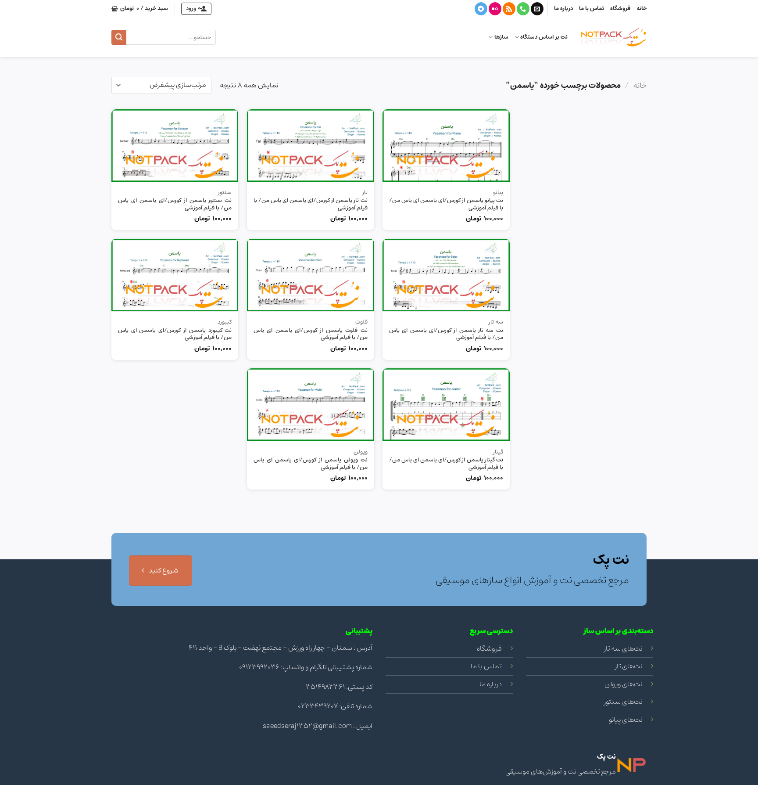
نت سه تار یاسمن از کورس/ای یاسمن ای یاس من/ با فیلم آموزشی (446, 334)
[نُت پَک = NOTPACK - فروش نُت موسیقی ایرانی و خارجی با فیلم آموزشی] (614, 37)
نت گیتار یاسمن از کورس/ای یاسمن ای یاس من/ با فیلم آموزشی (446, 464)
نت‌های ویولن (623, 684)
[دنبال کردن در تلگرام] (481, 8)
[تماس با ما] (523, 8)
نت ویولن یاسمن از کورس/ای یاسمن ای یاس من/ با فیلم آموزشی (311, 464)
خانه (641, 9)
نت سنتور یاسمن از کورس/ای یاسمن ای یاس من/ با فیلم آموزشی (175, 204)
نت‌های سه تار (623, 648)
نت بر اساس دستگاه (544, 37)
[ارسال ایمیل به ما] (537, 8)
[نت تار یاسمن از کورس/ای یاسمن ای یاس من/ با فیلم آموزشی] (310, 145)
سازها (501, 37)
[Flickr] (495, 8)
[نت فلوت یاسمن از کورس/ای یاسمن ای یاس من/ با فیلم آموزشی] (310, 275)
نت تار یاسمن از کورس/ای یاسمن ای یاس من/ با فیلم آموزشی (311, 204)
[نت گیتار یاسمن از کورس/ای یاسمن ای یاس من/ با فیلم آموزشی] (446, 404)
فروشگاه (620, 9)
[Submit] (118, 37)
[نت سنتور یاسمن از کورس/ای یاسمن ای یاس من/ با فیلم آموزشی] (175, 145)
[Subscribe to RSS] (509, 8)
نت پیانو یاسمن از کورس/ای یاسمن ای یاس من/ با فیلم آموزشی (446, 204)
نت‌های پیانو (625, 719)
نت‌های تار (628, 666)
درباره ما (563, 9)
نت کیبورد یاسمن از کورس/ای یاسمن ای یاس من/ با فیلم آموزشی (175, 334)
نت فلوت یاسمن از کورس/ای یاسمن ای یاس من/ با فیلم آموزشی (311, 334)
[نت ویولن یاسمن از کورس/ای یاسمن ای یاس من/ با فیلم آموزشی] (310, 404)
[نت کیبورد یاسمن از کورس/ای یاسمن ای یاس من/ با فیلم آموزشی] (175, 275)
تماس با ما (591, 9)
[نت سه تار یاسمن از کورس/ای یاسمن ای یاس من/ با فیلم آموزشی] (446, 275)
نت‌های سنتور (623, 701)
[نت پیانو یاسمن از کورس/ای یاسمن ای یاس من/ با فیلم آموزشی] (446, 145)
